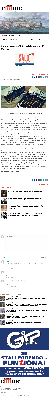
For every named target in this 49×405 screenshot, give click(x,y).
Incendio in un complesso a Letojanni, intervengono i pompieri (25, 323)
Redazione (9, 296)
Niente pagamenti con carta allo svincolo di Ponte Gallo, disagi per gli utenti (25, 317)
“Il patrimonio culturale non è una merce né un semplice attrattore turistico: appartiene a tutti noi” (27, 305)
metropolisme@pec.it (6, 398)
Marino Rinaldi (16, 35)
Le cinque (4, 35)
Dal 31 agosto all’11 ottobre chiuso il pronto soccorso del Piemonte (26, 311)
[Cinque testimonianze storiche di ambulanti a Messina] (4, 208)
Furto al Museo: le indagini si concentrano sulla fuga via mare (25, 299)
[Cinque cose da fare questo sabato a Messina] (4, 193)
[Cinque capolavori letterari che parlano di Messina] (24, 23)
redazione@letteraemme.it (13, 396)
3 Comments (22, 35)
